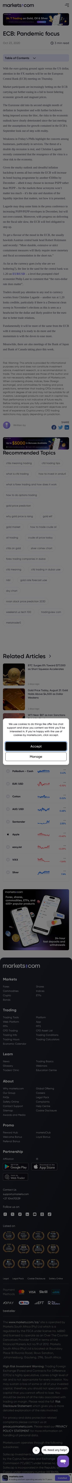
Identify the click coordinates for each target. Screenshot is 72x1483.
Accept (36, 746)
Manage (36, 756)
